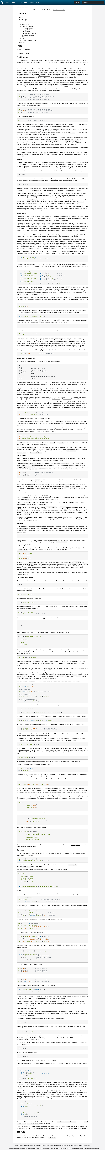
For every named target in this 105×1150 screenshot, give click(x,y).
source (23, 7)
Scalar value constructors (28, 26)
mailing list (65, 1148)
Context (24, 23)
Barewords (27, 31)
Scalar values (25, 24)
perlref (81, 62)
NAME (21, 17)
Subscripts (24, 37)
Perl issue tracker (57, 1148)
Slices (23, 38)
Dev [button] (25, 2)
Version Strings (29, 28)
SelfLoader (22, 517)
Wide (77, 2)
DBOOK (35, 1145)
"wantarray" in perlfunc (74, 208)
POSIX (21, 425)
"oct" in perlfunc (67, 399)
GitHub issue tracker (53, 1145)
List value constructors (28, 35)
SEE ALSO (22, 42)
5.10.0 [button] (20, 2)
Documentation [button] (34, 2)
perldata (19, 7)
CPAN (26, 7)
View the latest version (59, 10)
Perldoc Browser (9, 2)
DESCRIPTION (23, 19)
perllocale (84, 423)
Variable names (26, 21)
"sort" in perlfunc (75, 845)
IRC (69, 1148)
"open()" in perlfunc (73, 1128)
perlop (30, 84)
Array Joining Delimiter (30, 33)
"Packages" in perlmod (44, 76)
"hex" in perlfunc (56, 399)
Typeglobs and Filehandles (29, 40)
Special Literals (29, 30)
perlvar (66, 86)
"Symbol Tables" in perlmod (41, 1038)
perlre (36, 84)
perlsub (21, 1060)
